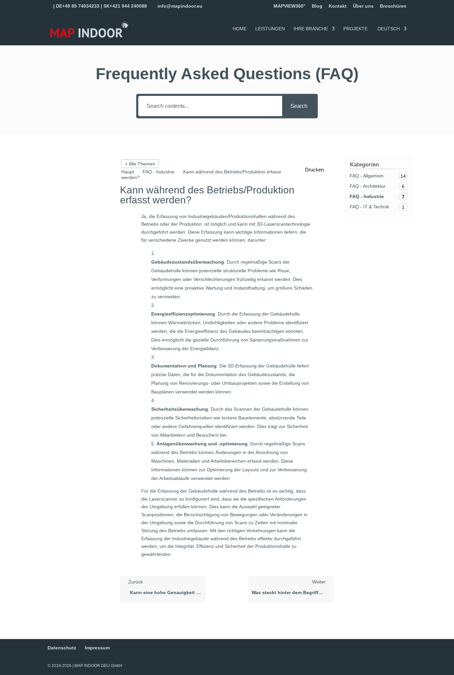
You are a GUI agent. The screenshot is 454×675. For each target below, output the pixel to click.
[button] (318, 170)
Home (240, 28)
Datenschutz (62, 647)
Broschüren (393, 6)
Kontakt (338, 6)
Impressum (97, 647)
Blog (317, 6)
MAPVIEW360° (289, 6)
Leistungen (270, 28)
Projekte (355, 28)
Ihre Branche (310, 28)
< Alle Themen (140, 163)
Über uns (363, 6)
